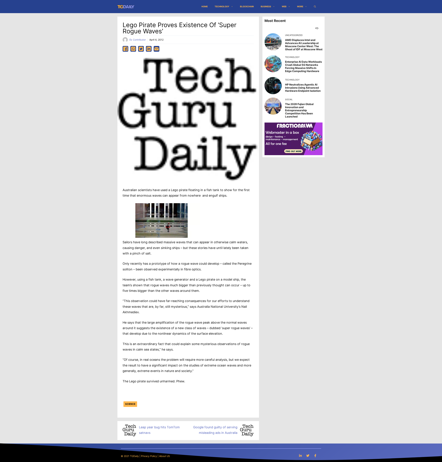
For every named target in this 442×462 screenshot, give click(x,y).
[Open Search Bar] (314, 6)
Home (204, 6)
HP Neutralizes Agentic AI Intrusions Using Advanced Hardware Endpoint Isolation (303, 87)
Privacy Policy (149, 456)
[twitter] (141, 49)
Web (284, 6)
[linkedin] (149, 49)
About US (164, 456)
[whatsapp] (133, 49)
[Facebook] (315, 455)
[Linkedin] (300, 455)
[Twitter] (307, 455)
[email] (156, 49)
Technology (222, 6)
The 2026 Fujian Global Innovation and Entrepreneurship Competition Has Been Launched (299, 110)
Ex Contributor (137, 39)
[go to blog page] (317, 28)
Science (130, 404)
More (300, 6)
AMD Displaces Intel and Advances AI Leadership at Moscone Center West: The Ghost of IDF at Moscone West (304, 44)
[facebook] (125, 49)
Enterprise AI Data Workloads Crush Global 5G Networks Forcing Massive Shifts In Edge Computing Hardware (303, 66)
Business (266, 6)
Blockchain (247, 6)
